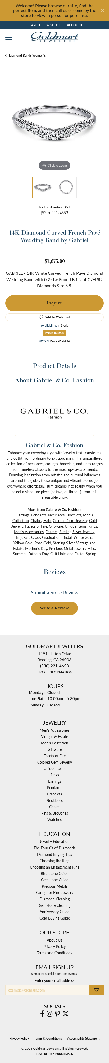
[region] (54, 122)
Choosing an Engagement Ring (54, 867)
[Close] (102, 10)
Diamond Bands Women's (27, 55)
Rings (92, 526)
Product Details (54, 366)
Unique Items (76, 526)
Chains (36, 520)
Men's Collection (54, 743)
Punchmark (64, 1054)
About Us (54, 940)
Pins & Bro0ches (54, 813)
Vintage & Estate (54, 736)
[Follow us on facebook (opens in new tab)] (42, 1014)
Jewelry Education (55, 841)
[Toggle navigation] (8, 37)
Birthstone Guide (54, 873)
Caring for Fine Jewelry (54, 892)
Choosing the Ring (54, 860)
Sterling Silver (64, 542)
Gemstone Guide (54, 879)
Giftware (56, 526)
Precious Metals (54, 886)
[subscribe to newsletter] (96, 990)
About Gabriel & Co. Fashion (54, 380)
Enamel (51, 531)
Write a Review (54, 608)
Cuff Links (58, 553)
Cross (35, 537)
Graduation (51, 537)
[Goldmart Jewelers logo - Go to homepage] (54, 37)
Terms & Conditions (48, 1038)
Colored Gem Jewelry (70, 520)
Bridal (67, 537)
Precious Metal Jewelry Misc (72, 548)
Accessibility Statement (83, 1038)
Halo (47, 520)
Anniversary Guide (54, 911)
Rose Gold (42, 542)
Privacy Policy (54, 946)
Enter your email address (54, 980)
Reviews (55, 572)
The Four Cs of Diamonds (54, 847)
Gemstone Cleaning (54, 905)
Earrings (22, 515)
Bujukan (22, 537)
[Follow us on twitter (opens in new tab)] (65, 1014)
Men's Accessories (29, 531)
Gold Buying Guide (54, 918)
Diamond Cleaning (55, 898)
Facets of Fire (36, 526)
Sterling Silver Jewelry (76, 531)
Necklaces (56, 515)
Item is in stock (54, 333)
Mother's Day (36, 548)
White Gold (83, 537)
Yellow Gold (23, 542)
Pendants (38, 515)
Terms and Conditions (54, 952)
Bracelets (73, 515)
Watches (54, 819)
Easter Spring (85, 553)
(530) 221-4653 (55, 212)
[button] (33, 25)
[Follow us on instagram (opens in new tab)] (49, 1014)
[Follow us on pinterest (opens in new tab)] (57, 1014)
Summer (19, 553)
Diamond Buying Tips (54, 854)
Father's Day (38, 553)
